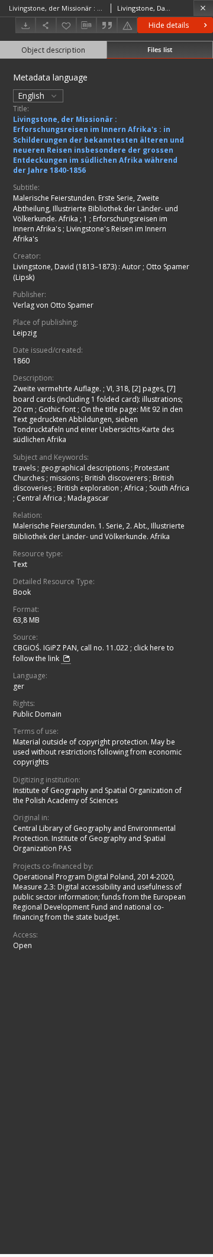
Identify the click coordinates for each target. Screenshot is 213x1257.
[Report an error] (127, 25)
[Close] (203, 8)
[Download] (25, 25)
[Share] (46, 25)
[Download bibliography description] (86, 25)
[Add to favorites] (66, 25)
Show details (170, 25)
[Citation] (106, 25)
